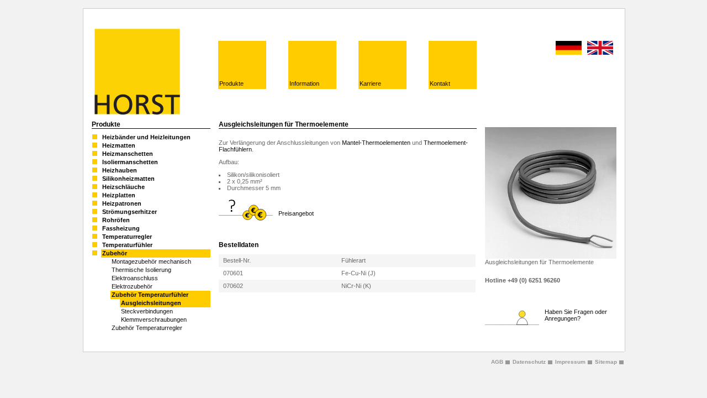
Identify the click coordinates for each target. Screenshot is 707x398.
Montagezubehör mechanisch (151, 261)
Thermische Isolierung (141, 269)
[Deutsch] (569, 48)
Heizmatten (118, 145)
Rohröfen (116, 220)
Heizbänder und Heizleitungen (146, 137)
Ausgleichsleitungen (151, 303)
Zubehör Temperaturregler (147, 327)
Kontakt (440, 83)
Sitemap (606, 362)
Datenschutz (529, 362)
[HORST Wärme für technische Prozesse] (136, 112)
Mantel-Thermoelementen (376, 142)
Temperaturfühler (127, 245)
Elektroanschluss (135, 278)
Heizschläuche (123, 187)
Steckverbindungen (147, 311)
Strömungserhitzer (129, 211)
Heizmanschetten (127, 153)
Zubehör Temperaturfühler (150, 294)
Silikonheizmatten (128, 178)
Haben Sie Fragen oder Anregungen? (576, 315)
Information (304, 83)
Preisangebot (296, 213)
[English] (600, 48)
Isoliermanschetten (130, 162)
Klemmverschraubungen (154, 319)
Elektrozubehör (132, 286)
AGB (497, 362)
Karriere (370, 83)
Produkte (231, 83)
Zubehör (114, 253)
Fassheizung (121, 228)
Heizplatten (118, 195)
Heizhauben (119, 170)
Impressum (570, 362)
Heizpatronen (121, 203)
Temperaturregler (127, 236)
